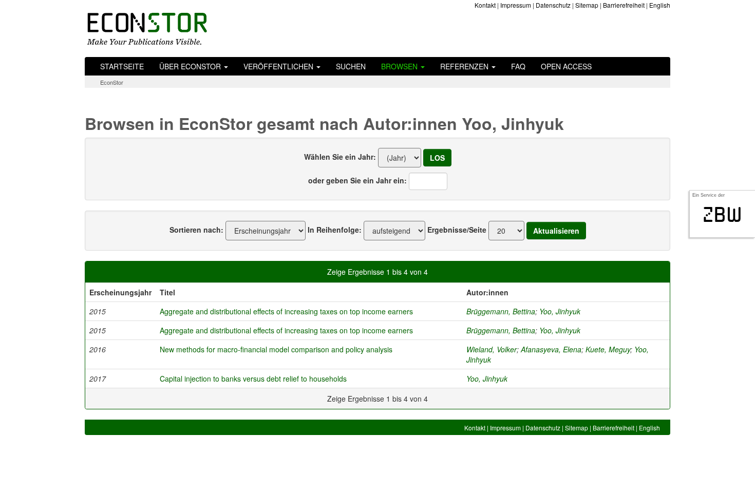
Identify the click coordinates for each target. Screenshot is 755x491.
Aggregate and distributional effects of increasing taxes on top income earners (286, 311)
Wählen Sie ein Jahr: (340, 157)
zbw (722, 215)
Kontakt (485, 5)
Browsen (400, 66)
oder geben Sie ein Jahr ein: (357, 180)
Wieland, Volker (491, 349)
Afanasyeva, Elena (551, 349)
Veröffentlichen (279, 66)
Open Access (566, 66)
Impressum (515, 5)
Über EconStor (191, 66)
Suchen (351, 66)
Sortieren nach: (196, 229)
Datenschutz (553, 5)
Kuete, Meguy (608, 349)
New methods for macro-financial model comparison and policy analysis (276, 349)
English (659, 5)
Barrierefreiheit (624, 5)
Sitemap (586, 5)
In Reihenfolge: (335, 229)
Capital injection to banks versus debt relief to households (253, 378)
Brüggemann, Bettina (500, 311)
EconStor (111, 82)
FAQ (518, 66)
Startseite (122, 66)
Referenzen (465, 66)
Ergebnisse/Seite (456, 229)
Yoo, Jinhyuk (559, 311)
